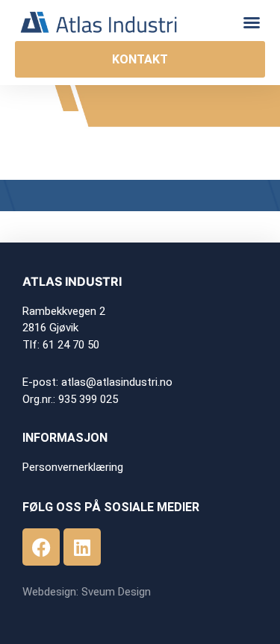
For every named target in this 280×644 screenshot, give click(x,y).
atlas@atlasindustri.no (116, 382)
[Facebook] (41, 547)
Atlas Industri (72, 281)
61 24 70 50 (71, 344)
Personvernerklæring (72, 467)
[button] (251, 22)
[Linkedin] (82, 547)
